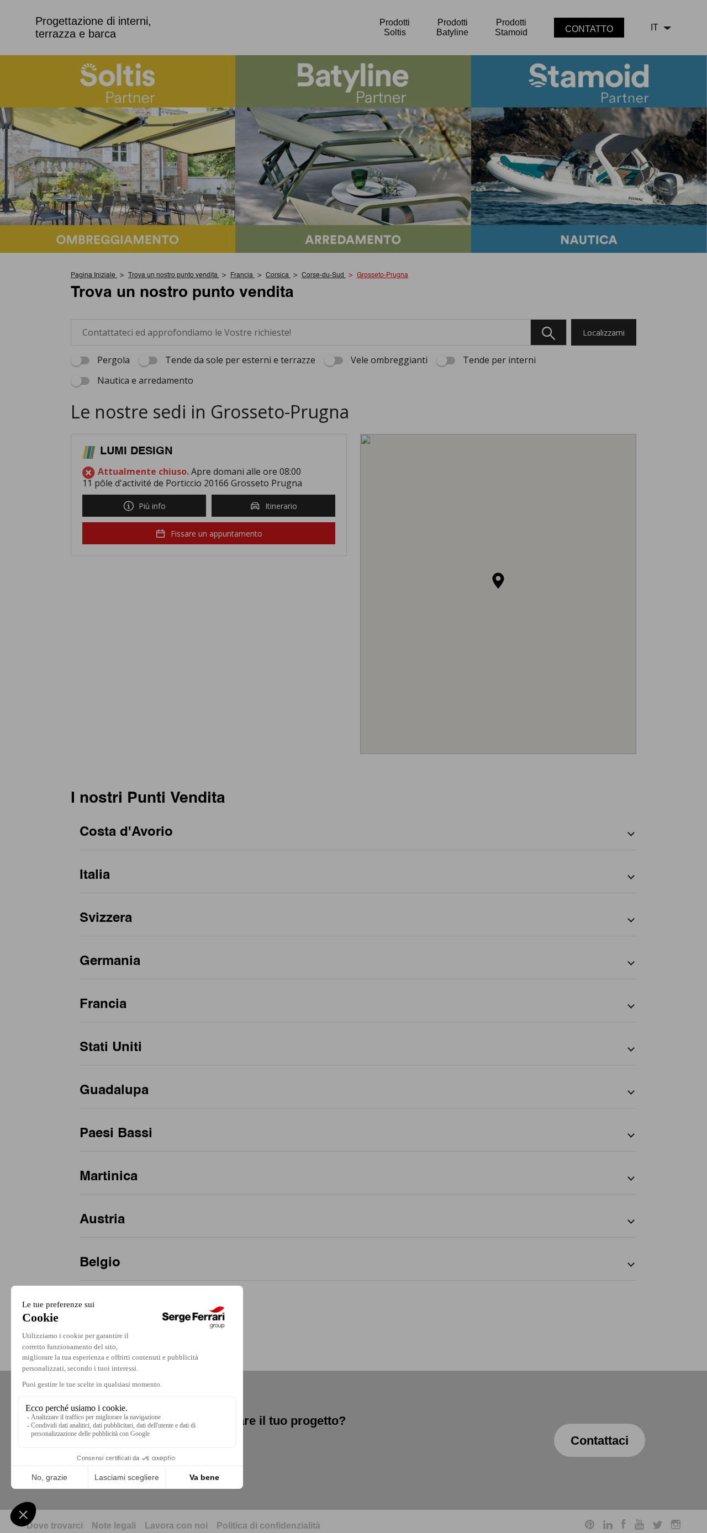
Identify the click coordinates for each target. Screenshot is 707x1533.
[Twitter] (657, 1526)
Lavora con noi (176, 1525)
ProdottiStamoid (511, 27)
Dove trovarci (55, 1525)
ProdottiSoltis (394, 27)
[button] (498, 581)
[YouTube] (639, 1526)
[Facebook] (623, 1525)
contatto (589, 29)
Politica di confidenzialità (268, 1525)
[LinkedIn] (608, 1526)
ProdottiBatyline (452, 27)
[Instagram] (675, 1526)
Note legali (114, 1525)
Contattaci (600, 1440)
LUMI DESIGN (136, 451)
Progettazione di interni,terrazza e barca (93, 27)
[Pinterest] (589, 1526)
